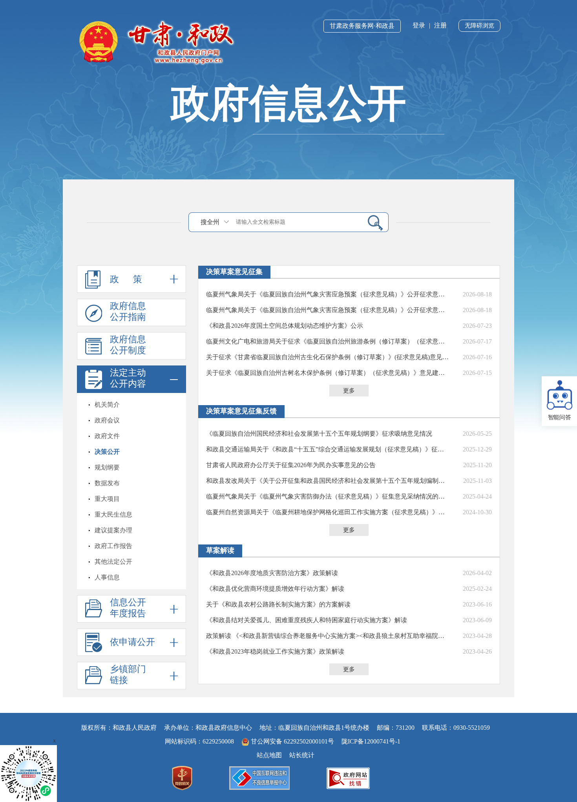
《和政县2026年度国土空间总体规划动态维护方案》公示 (284, 325)
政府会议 (107, 420)
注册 (440, 25)
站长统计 (301, 755)
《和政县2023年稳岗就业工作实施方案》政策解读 (275, 651)
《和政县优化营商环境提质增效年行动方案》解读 (275, 588)
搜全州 (210, 222)
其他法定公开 (113, 561)
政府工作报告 (113, 546)
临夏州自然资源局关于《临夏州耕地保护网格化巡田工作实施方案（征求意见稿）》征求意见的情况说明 (327, 512)
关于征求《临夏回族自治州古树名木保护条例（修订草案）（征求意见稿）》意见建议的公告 (327, 372)
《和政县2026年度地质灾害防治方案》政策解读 (272, 573)
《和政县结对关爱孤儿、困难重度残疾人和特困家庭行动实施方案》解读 (306, 620)
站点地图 (269, 755)
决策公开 (107, 451)
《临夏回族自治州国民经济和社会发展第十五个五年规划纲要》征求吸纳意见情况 (319, 433)
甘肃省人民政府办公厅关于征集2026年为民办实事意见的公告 (291, 465)
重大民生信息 (113, 514)
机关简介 (107, 404)
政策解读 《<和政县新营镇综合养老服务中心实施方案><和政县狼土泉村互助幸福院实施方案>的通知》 (327, 635)
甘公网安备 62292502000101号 (292, 741)
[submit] (372, 222)
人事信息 (107, 577)
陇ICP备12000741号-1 (370, 741)
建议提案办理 (113, 530)
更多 (349, 390)
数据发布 (107, 483)
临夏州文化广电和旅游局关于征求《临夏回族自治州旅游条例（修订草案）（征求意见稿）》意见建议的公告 (327, 341)
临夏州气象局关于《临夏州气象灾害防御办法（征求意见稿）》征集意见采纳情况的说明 (327, 496)
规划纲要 (107, 467)
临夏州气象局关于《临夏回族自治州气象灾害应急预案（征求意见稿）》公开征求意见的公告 (327, 294)
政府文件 (107, 436)
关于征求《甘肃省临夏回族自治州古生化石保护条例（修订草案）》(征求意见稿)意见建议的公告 (327, 357)
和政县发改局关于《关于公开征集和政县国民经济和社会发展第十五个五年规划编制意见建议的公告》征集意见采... (327, 480)
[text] (297, 222)
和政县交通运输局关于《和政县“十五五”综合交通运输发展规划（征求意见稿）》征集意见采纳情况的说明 (327, 449)
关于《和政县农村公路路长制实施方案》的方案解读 (278, 604)
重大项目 (107, 498)
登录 (419, 25)
